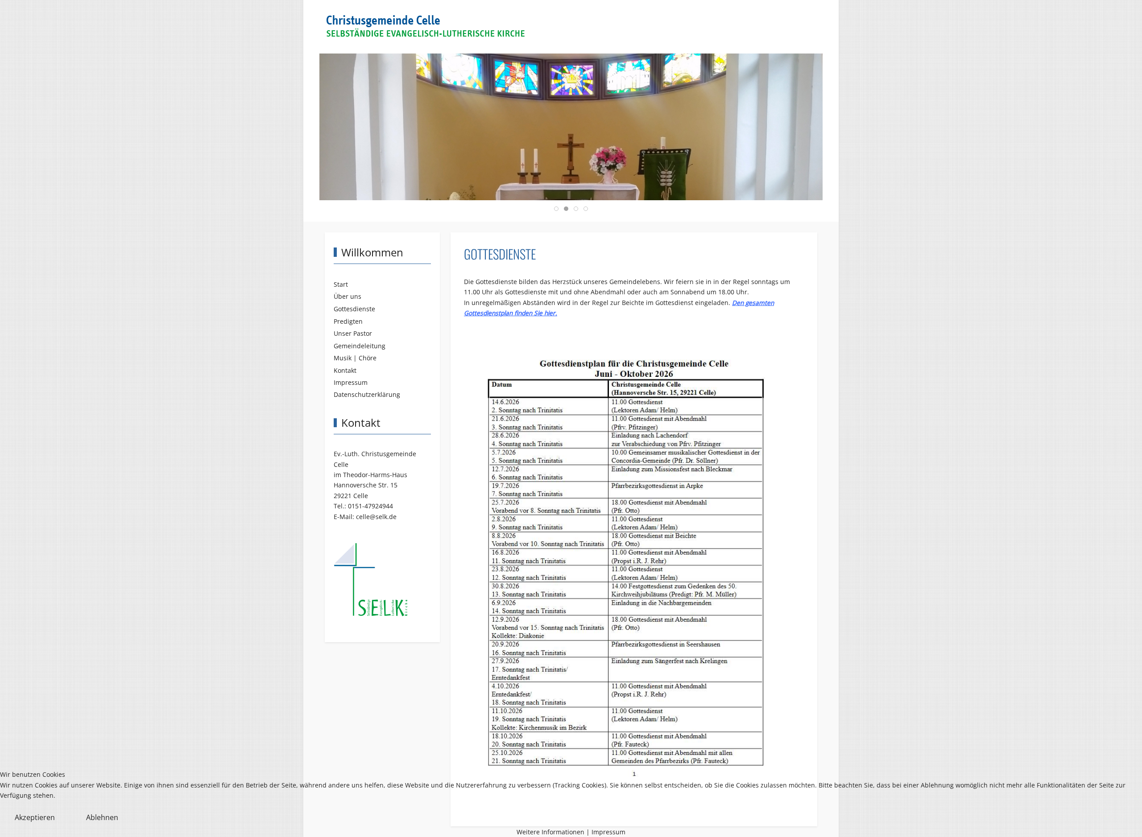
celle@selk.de (376, 516)
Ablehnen (102, 817)
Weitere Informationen (550, 832)
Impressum (608, 832)
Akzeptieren (35, 817)
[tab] (556, 208)
